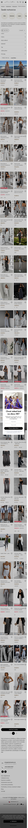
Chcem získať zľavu (13, 428)
